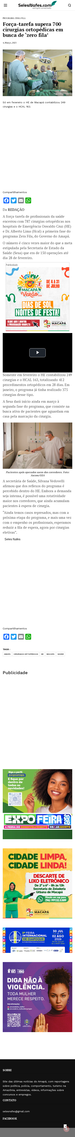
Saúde (61, 654)
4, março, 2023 (9, 42)
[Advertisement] (37, 149)
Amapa (7, 654)
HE (42, 654)
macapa (50, 654)
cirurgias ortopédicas (26, 654)
